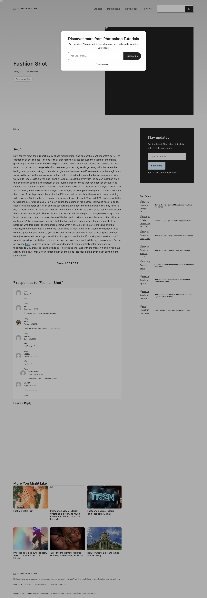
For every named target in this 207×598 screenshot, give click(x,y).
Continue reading (103, 64)
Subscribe (132, 56)
